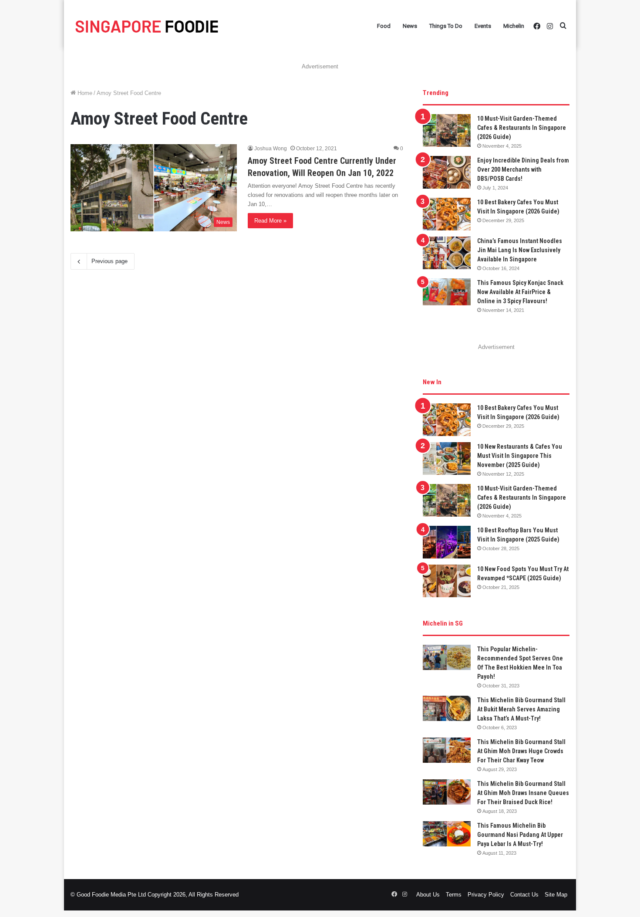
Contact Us (524, 894)
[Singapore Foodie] (147, 26)
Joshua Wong (270, 149)
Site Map (556, 894)
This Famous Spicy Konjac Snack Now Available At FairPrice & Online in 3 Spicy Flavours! (520, 292)
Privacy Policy (486, 894)
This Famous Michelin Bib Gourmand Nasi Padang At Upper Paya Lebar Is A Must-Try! (520, 834)
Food (384, 26)
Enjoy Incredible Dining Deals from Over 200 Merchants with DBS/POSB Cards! (523, 169)
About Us (428, 894)
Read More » (270, 220)
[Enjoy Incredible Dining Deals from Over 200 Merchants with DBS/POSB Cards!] (447, 172)
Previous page (109, 261)
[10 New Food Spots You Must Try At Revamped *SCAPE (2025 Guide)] (447, 581)
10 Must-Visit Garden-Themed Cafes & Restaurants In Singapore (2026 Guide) (521, 127)
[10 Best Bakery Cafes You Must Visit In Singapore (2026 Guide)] (447, 214)
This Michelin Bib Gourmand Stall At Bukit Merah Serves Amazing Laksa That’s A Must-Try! (521, 709)
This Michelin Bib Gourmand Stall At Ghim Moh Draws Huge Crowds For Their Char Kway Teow (521, 751)
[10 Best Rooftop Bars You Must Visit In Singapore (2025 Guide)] (447, 542)
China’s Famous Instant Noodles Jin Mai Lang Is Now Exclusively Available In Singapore (519, 250)
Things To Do (445, 26)
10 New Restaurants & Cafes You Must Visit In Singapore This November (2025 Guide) (519, 455)
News (410, 26)
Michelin (513, 26)
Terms (453, 894)
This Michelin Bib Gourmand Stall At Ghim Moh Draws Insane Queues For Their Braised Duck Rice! (523, 792)
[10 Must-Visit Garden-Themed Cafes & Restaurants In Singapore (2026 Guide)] (447, 130)
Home (84, 93)
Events (483, 26)
